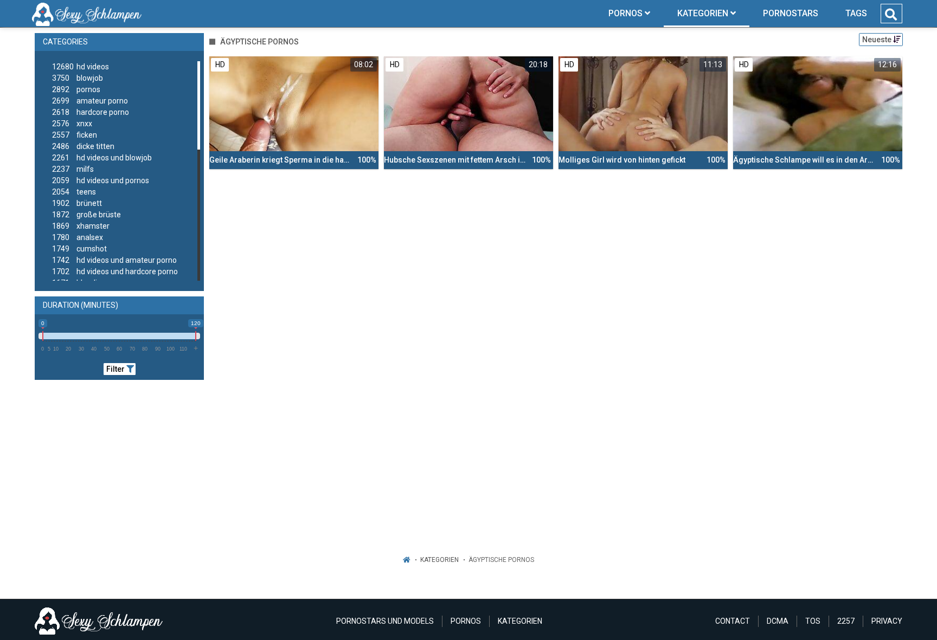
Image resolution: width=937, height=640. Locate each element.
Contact (732, 621)
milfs (73, 169)
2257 (846, 621)
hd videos (80, 66)
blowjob (77, 78)
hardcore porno (90, 112)
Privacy (886, 621)
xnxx (72, 123)
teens (74, 192)
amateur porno (90, 100)
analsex (77, 237)
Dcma (777, 621)
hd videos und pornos (100, 180)
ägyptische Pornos (501, 560)
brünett (77, 203)
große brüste (86, 214)
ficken (74, 135)
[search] (891, 14)
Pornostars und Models (385, 621)
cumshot (79, 248)
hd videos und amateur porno (114, 260)
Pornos (466, 621)
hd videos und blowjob (102, 157)
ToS (812, 621)
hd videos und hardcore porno (115, 271)
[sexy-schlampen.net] (87, 13)
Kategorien (439, 560)
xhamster (81, 226)
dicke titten (83, 146)
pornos (76, 89)
